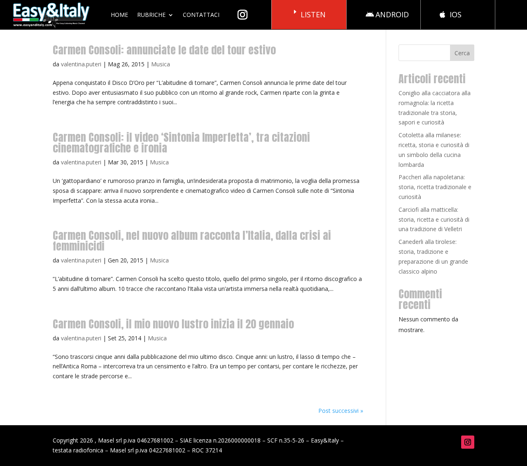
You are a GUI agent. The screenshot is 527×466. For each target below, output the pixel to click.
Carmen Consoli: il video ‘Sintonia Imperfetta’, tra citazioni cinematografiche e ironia (181, 142)
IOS (456, 14)
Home (119, 15)
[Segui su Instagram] (467, 442)
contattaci (201, 15)
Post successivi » (340, 410)
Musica (160, 64)
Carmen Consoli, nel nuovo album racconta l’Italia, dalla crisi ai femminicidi (192, 240)
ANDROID (392, 14)
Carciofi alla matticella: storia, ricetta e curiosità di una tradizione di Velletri (434, 219)
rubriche (151, 15)
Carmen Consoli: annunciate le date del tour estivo (164, 50)
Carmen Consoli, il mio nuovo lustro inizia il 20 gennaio (173, 324)
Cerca (462, 53)
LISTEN (313, 14)
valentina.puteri (81, 64)
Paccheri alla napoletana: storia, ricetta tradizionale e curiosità (435, 187)
